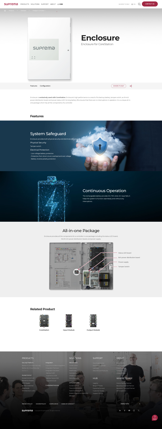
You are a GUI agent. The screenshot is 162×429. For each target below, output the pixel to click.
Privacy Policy (27, 404)
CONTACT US (149, 4)
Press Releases (121, 368)
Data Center (73, 368)
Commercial (73, 373)
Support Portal (98, 393)
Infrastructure (73, 375)
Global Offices (120, 373)
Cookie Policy (41, 404)
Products (11, 10)
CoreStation (44, 330)
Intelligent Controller (38, 10)
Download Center (98, 363)
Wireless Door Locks (28, 391)
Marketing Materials (99, 365)
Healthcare (72, 370)
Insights (95, 383)
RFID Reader (26, 383)
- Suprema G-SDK (51, 375)
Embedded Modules (52, 385)
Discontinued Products (100, 371)
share (129, 86)
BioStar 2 (25, 370)
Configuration (45, 86)
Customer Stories (98, 391)
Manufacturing (74, 378)
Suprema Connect (99, 388)
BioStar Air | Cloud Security (30, 368)
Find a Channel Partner (123, 383)
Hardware (23, 10)
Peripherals (25, 388)
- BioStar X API (50, 373)
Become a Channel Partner (125, 386)
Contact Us (120, 371)
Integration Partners (52, 368)
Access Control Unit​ (28, 378)
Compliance (53, 404)
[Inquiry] (155, 418)
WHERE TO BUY (124, 4)
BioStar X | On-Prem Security (31, 365)
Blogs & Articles (98, 386)
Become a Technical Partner (125, 388)
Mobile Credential (27, 386)
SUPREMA (11, 4)
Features (33, 86)
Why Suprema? (121, 365)
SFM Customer (121, 391)
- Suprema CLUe (51, 381)
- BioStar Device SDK (52, 378)
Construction (73, 365)
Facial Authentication (76, 391)
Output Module (93, 330)
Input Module (68, 330)
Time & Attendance (75, 388)
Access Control (74, 386)
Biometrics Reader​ (28, 380)
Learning (96, 368)
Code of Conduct (67, 404)
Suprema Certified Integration (55, 365)
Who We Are (120, 363)
